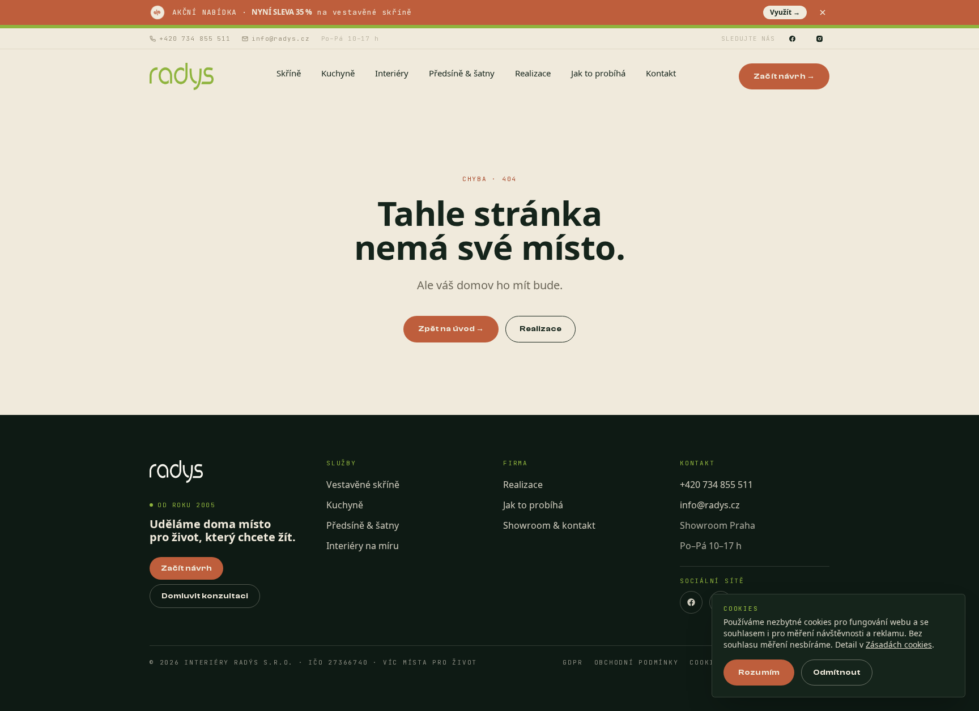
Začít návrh (186, 568)
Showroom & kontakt (549, 525)
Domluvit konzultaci (204, 596)
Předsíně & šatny (362, 525)
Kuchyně (344, 505)
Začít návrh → (784, 76)
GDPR (572, 662)
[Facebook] (792, 38)
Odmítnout (837, 672)
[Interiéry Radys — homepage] (182, 76)
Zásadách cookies (899, 644)
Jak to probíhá (533, 505)
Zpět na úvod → (451, 328)
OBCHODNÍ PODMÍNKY (636, 662)
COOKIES (706, 662)
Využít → (785, 12)
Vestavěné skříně (362, 484)
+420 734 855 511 (195, 38)
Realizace (540, 328)
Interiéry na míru (362, 545)
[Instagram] (819, 38)
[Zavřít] (822, 12)
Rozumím (759, 672)
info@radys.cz (280, 38)
